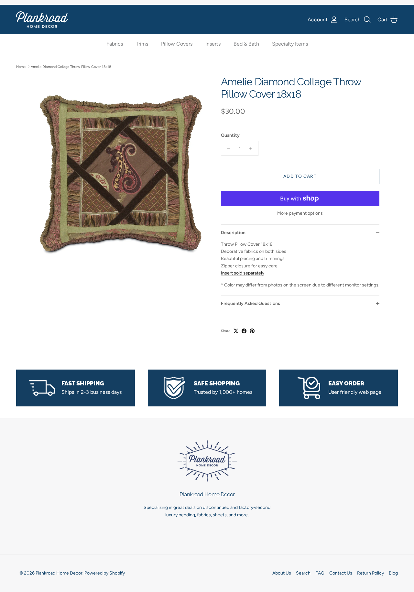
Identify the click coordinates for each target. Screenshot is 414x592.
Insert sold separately (242, 273)
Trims (142, 44)
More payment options (300, 213)
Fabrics (114, 44)
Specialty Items (290, 44)
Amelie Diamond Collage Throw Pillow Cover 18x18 (71, 66)
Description (233, 232)
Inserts (213, 44)
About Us (281, 573)
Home (21, 66)
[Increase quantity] (252, 148)
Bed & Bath (246, 44)
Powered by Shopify (104, 573)
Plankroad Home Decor (59, 573)
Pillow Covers (176, 44)
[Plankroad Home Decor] (42, 19)
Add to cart (299, 176)
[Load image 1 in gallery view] (121, 172)
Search (303, 573)
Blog (393, 573)
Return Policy (370, 573)
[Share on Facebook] (244, 330)
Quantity (230, 135)
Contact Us (340, 573)
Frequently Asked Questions (250, 303)
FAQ (319, 573)
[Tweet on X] (236, 330)
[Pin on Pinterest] (252, 330)
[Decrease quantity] (227, 148)
